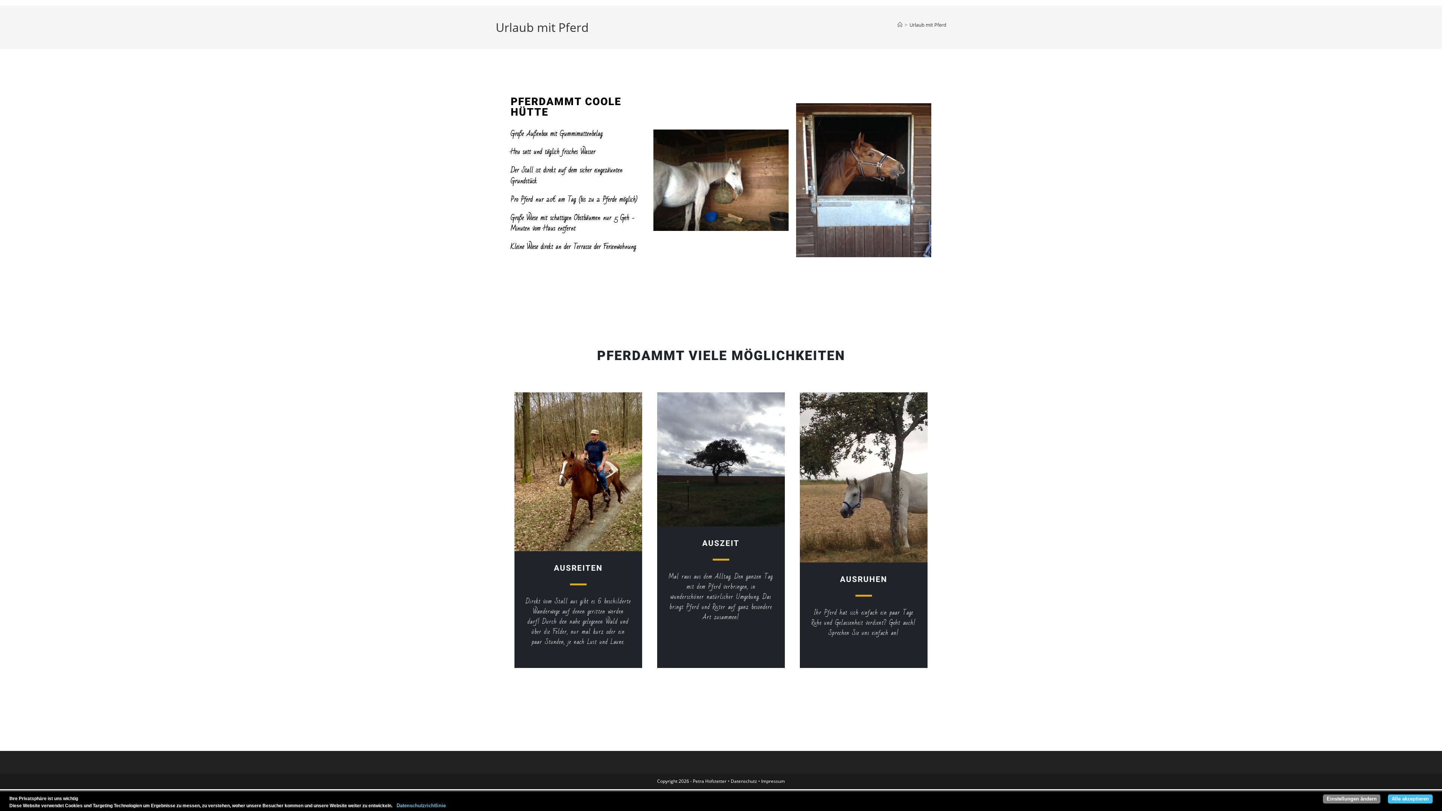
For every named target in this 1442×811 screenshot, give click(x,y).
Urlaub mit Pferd (928, 24)
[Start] (899, 24)
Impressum (773, 781)
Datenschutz (744, 781)
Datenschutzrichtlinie (419, 805)
